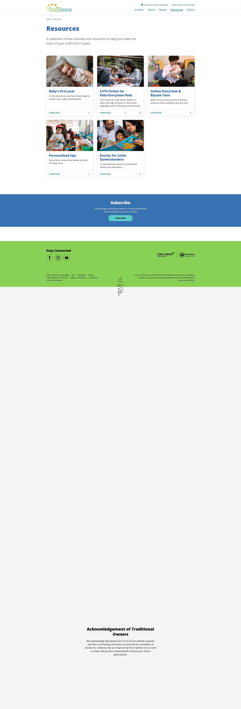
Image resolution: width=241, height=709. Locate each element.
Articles (139, 9)
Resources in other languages (156, 5)
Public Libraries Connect (56, 277)
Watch (151, 9)
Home (48, 19)
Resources (176, 9)
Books (163, 9)
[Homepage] (165, 254)
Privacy (90, 275)
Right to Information (78, 277)
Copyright (81, 275)
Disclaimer (93, 277)
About (191, 9)
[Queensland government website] (187, 254)
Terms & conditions (54, 280)
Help (73, 275)
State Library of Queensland (183, 5)
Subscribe (120, 218)
